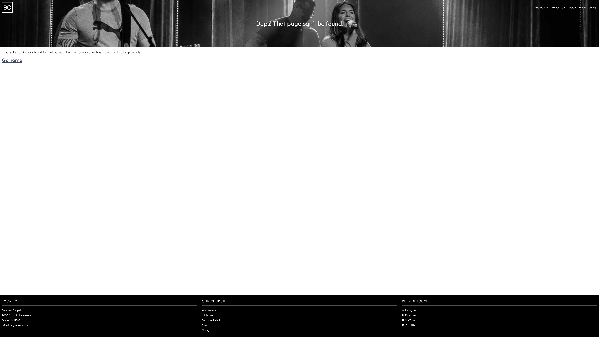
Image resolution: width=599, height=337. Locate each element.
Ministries (557, 7)
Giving (592, 7)
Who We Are (541, 7)
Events (582, 7)
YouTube (410, 320)
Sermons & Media (211, 320)
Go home (12, 60)
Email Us (410, 325)
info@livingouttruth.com (15, 325)
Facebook (410, 315)
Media (570, 7)
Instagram (410, 310)
